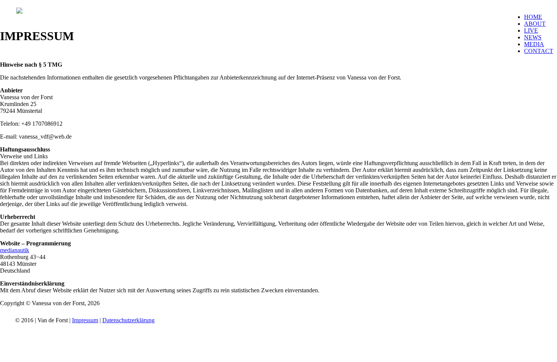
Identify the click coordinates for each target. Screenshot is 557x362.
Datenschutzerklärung (128, 320)
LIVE (531, 30)
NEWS (532, 37)
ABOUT (535, 23)
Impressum (85, 320)
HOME (533, 17)
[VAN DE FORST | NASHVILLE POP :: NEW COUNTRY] (19, 11)
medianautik (14, 250)
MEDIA (534, 44)
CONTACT (538, 51)
